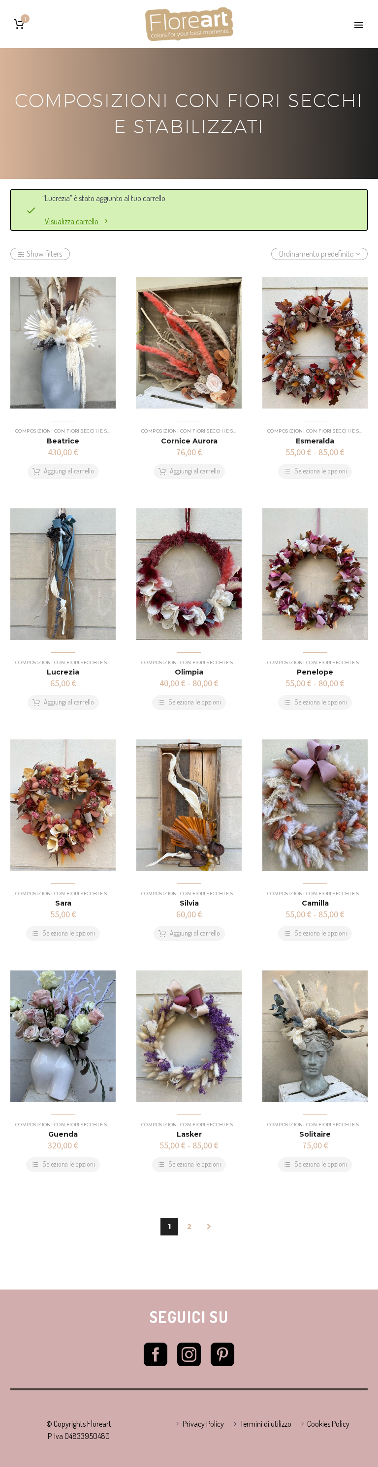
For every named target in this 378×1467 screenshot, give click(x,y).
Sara (63, 903)
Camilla (315, 903)
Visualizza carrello (71, 221)
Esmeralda (315, 441)
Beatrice (63, 441)
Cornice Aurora (189, 441)
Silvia (189, 903)
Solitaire (315, 1134)
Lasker (189, 1134)
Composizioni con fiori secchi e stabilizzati (77, 431)
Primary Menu (359, 25)
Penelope (315, 672)
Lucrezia (63, 672)
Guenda (63, 1134)
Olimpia (189, 672)
